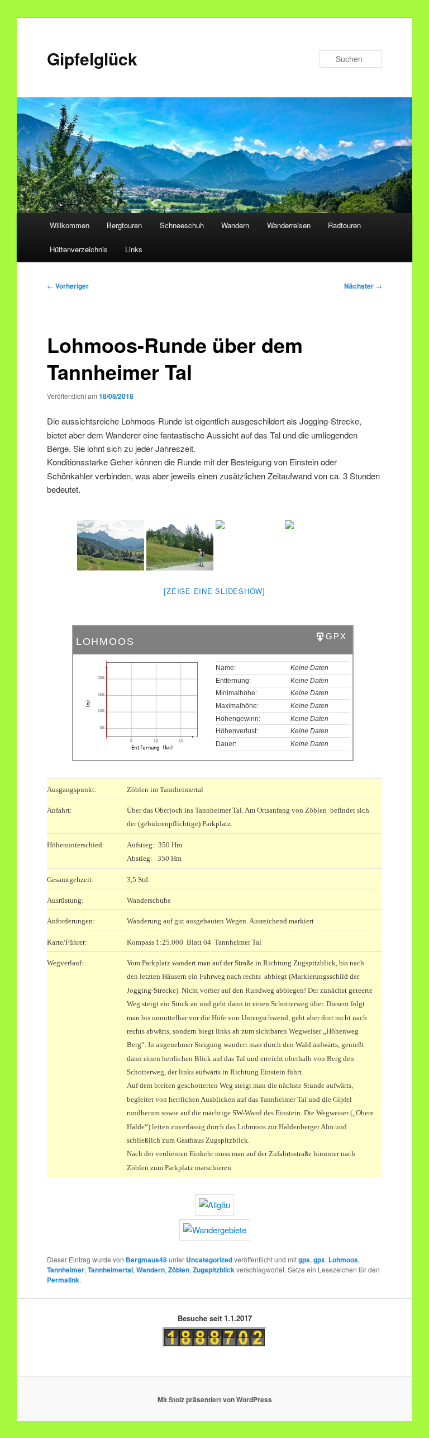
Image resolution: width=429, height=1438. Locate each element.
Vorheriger (68, 286)
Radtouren (344, 225)
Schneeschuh (182, 225)
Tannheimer (65, 1270)
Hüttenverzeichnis (79, 249)
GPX (336, 636)
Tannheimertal (110, 1270)
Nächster (363, 286)
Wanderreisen (289, 225)
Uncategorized (209, 1260)
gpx (319, 1260)
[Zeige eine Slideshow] (214, 591)
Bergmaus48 (146, 1260)
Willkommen (69, 225)
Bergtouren (124, 225)
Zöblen (178, 1270)
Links (133, 249)
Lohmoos (343, 1260)
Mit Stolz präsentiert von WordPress (215, 1399)
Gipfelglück (92, 58)
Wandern (235, 225)
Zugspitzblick (214, 1270)
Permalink (63, 1280)
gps (304, 1260)
